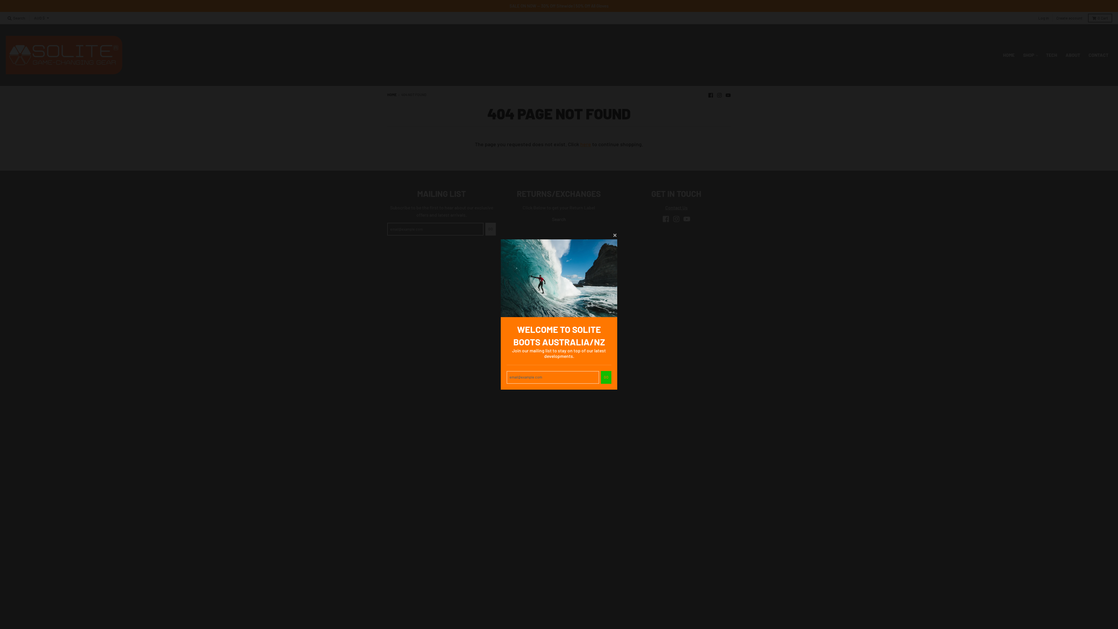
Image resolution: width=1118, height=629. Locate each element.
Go (606, 377)
